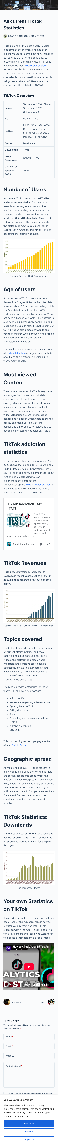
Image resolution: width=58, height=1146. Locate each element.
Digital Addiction (18, 5)
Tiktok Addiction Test (38, 484)
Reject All (29, 1139)
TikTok (40, 36)
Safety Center (19, 745)
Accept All (29, 1123)
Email (9, 1046)
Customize (29, 1131)
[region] (29, 1120)
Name (9, 1036)
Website (10, 1055)
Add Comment (14, 1066)
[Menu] (53, 5)
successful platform (36, 65)
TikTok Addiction (16, 353)
